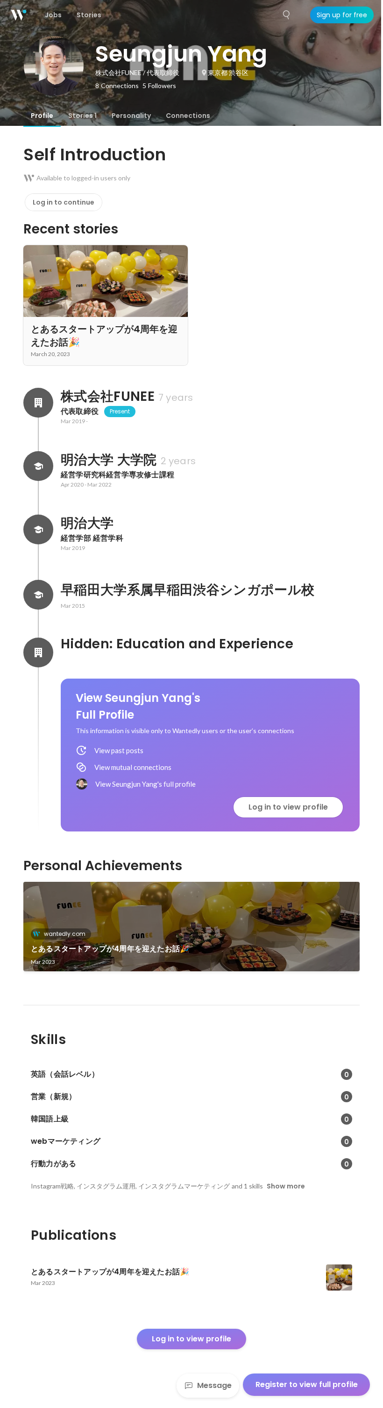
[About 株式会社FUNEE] (38, 403)
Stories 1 (82, 115)
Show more (286, 1186)
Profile (42, 115)
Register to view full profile (306, 1384)
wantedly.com (64, 934)
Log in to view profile (288, 807)
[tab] (42, 115)
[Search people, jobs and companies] (286, 15)
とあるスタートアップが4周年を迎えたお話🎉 (110, 948)
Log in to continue (63, 202)
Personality (131, 115)
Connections (188, 115)
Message (214, 1385)
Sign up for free (342, 15)
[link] (191, 926)
